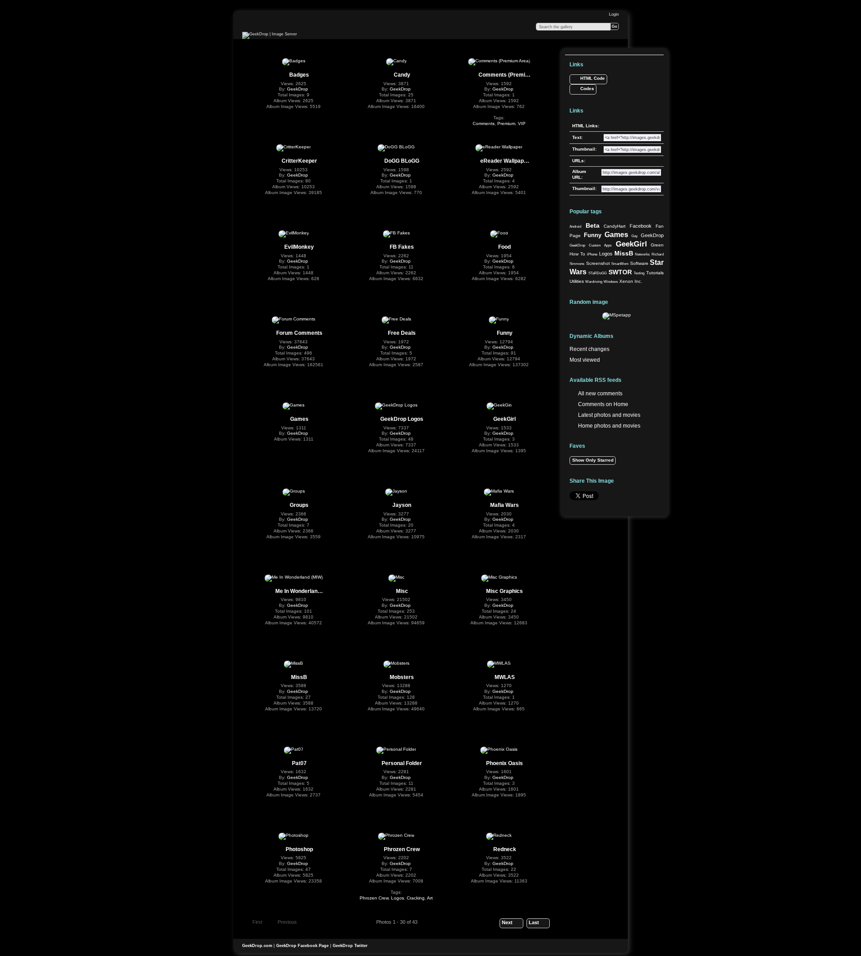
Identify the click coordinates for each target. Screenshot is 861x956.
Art (430, 897)
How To (577, 253)
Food (504, 247)
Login (614, 14)
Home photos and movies (609, 426)
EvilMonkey (299, 247)
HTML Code (592, 78)
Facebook (641, 226)
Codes (587, 88)
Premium (506, 123)
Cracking (416, 897)
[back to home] (269, 35)
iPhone (592, 254)
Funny (505, 333)
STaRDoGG (597, 273)
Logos (397, 897)
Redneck (504, 849)
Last (534, 922)
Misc (402, 591)
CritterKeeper (299, 161)
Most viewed (585, 360)
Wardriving (593, 281)
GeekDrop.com (257, 945)
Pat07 (299, 763)
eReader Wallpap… (504, 161)
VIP (522, 123)
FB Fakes (402, 247)
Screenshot (598, 263)
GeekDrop (297, 89)
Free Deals (402, 333)
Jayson (401, 505)
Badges (299, 75)
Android (575, 226)
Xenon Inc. (630, 281)
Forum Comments (299, 333)
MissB (299, 677)
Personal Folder (402, 763)
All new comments (600, 393)
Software (639, 263)
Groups (299, 505)
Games (299, 419)
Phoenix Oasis (504, 763)
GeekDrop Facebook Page (302, 945)
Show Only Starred (592, 460)
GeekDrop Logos (401, 419)
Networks (642, 254)
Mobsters (402, 677)
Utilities (577, 281)
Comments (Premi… (504, 75)
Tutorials (655, 272)
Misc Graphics (504, 591)
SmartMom (620, 263)
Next (507, 922)
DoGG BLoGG (401, 161)
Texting (639, 273)
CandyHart (615, 226)
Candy (402, 75)
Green (657, 244)
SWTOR (620, 272)
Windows (611, 281)
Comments (484, 123)
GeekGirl (504, 419)
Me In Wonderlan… (299, 591)
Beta (593, 225)
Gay (634, 236)
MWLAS (505, 677)
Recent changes (589, 349)
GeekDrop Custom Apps (591, 245)
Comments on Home (603, 404)
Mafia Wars (504, 505)
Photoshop (299, 849)
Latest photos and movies (609, 415)
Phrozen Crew (402, 849)
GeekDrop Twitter (350, 945)
